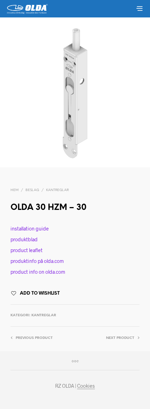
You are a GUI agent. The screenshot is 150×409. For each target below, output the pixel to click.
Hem (14, 190)
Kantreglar (57, 190)
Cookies (86, 386)
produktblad (24, 239)
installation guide (29, 229)
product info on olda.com (37, 272)
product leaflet (26, 250)
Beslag (32, 190)
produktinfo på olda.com (37, 261)
